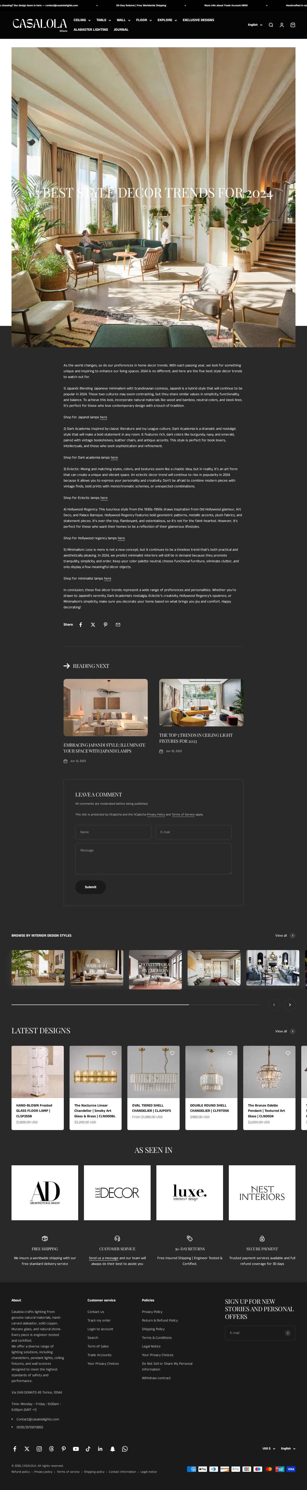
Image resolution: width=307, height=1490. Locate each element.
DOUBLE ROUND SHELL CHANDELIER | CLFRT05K (209, 1108)
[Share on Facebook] (80, 624)
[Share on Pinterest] (105, 624)
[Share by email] (118, 624)
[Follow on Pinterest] (63, 1449)
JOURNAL (121, 29)
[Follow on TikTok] (88, 1449)
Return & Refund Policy (160, 1320)
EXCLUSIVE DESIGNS (198, 20)
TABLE (101, 20)
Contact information (122, 1472)
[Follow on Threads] (51, 1449)
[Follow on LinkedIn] (100, 1449)
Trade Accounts (100, 1355)
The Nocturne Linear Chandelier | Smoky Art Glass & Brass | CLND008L (95, 1111)
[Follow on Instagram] (39, 1449)
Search (93, 1337)
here (103, 417)
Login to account (100, 1329)
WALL (121, 20)
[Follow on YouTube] (76, 1449)
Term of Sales (98, 1346)
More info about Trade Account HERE (194, 5)
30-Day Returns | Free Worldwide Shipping (110, 5)
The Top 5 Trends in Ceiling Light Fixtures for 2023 (196, 738)
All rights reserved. (50, 1466)
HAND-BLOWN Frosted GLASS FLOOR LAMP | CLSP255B (34, 1111)
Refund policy (21, 1472)
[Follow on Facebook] (15, 1449)
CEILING (80, 20)
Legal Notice (151, 1346)
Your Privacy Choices (103, 1363)
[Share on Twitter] (93, 624)
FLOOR (141, 20)
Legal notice (149, 1472)
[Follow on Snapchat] (112, 1449)
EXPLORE (165, 20)
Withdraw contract (156, 1378)
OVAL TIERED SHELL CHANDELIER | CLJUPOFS (151, 1108)
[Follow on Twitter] (27, 1449)
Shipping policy (94, 1472)
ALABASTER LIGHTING (91, 29)
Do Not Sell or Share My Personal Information (167, 1366)
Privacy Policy (156, 814)
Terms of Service (183, 814)
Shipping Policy (153, 1329)
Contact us (96, 1311)
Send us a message (103, 1258)
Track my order (99, 1320)
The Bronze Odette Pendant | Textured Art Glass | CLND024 (266, 1111)
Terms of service (68, 1472)
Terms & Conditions (157, 1337)
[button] (56, 1053)
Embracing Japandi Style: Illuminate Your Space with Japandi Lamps (104, 748)
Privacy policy (43, 1472)
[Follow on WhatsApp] (125, 1449)
